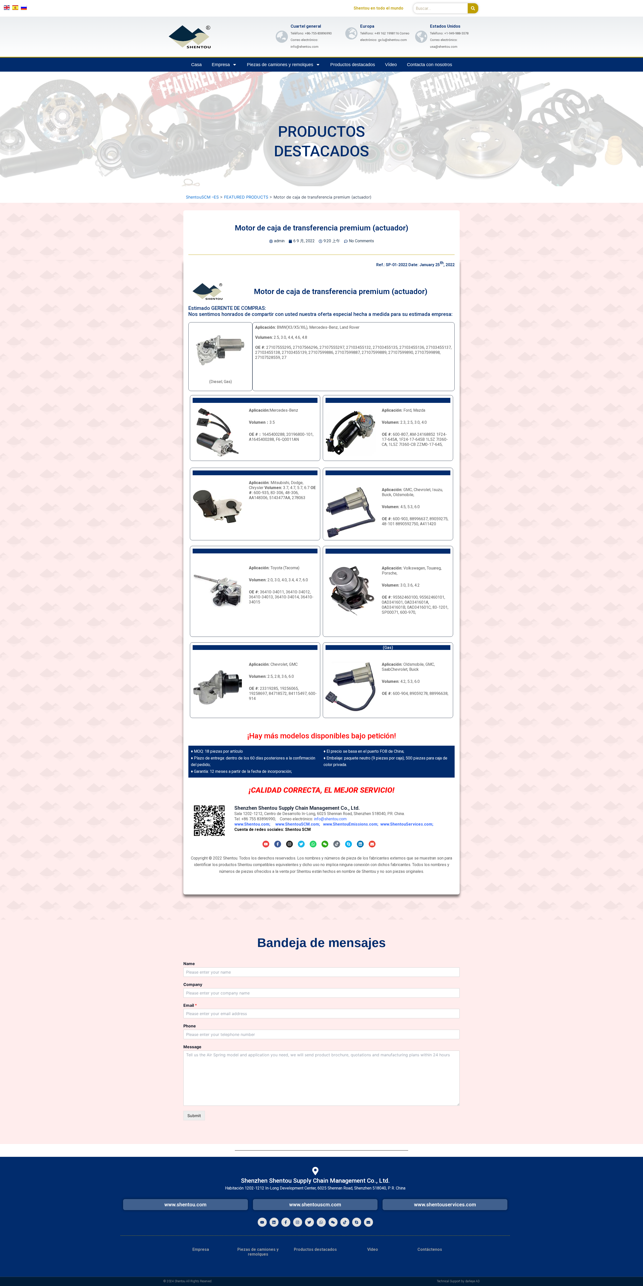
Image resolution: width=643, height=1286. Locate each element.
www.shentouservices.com (445, 1205)
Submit (194, 1115)
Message (192, 1046)
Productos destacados (352, 64)
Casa (196, 64)
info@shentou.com (330, 819)
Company (192, 984)
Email (190, 1005)
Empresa (221, 64)
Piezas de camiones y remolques (280, 64)
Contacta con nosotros (429, 64)
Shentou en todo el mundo (378, 8)
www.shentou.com (185, 1205)
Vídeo (391, 64)
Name (189, 963)
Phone (189, 1025)
